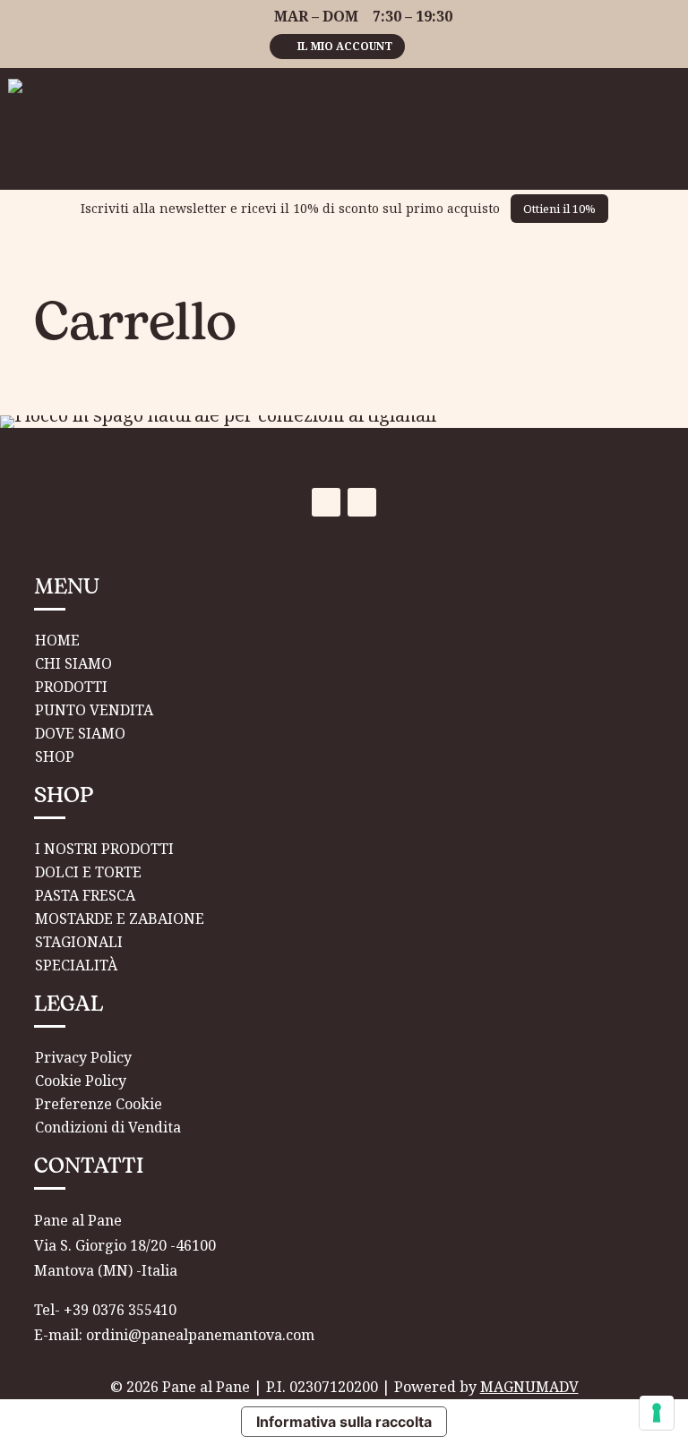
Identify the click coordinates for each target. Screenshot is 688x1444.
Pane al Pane (78, 1220)
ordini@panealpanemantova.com (200, 1335)
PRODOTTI (71, 686)
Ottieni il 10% (559, 209)
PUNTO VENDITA (94, 710)
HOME (57, 640)
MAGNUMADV (529, 1387)
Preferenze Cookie (98, 1104)
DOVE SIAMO (80, 733)
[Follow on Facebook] (326, 502)
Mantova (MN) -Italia (105, 1270)
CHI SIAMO (73, 663)
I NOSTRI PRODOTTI (104, 849)
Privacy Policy (83, 1057)
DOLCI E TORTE (88, 872)
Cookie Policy (80, 1080)
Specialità (76, 965)
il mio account (344, 46)
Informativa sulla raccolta (344, 1422)
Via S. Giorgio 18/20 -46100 (125, 1245)
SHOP (54, 756)
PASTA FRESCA (85, 895)
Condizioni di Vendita (108, 1127)
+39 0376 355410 (120, 1310)
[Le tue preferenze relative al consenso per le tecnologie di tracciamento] (657, 1413)
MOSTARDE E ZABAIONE (119, 918)
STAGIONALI (79, 942)
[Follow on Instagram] (362, 502)
